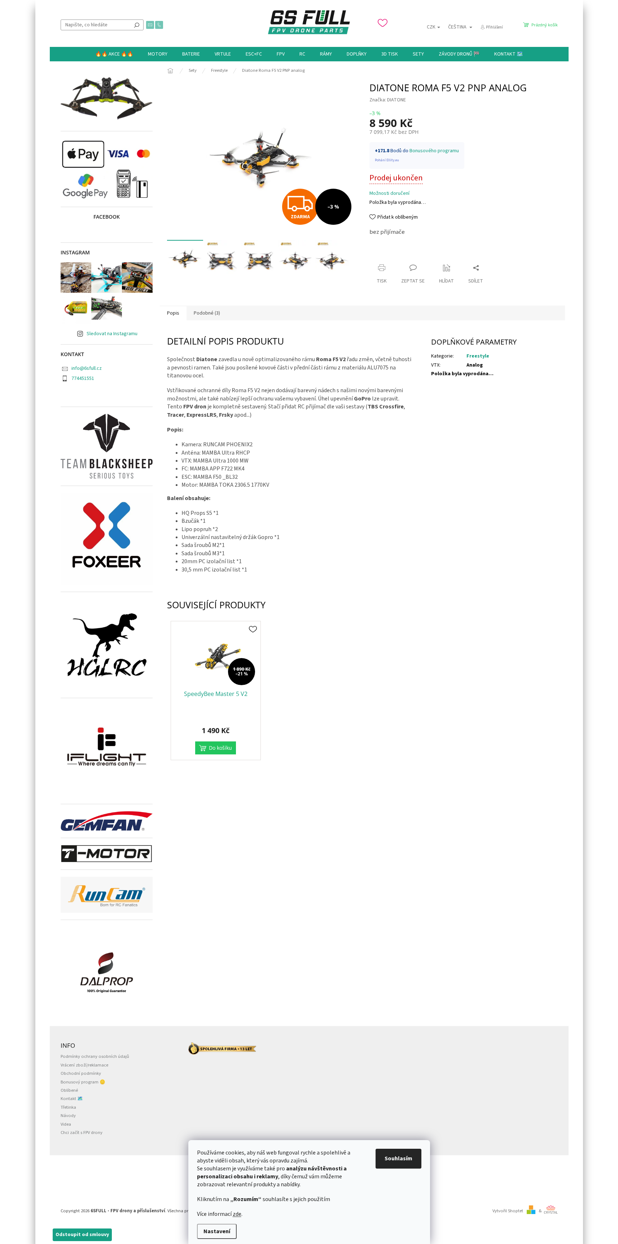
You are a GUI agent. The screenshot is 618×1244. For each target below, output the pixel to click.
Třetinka (68, 1107)
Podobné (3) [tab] (207, 313)
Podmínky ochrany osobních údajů (95, 1056)
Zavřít (382, 253)
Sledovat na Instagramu (112, 333)
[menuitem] (114, 54)
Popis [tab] (173, 313)
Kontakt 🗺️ (72, 1098)
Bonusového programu (434, 150)
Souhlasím (398, 1158)
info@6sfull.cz (86, 368)
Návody (68, 1115)
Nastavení (216, 1231)
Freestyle (477, 356)
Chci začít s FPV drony (81, 1132)
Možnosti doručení (389, 193)
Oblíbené (69, 1090)
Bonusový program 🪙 (83, 1082)
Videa (66, 1124)
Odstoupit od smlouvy (82, 1234)
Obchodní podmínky (81, 1073)
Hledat (137, 25)
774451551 (82, 378)
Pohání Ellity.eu (387, 160)
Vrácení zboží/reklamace (84, 1065)
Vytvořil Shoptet (507, 1211)
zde (237, 1214)
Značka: (387, 100)
